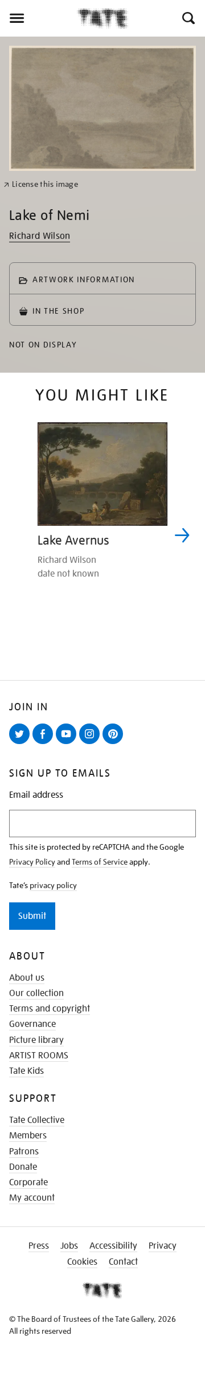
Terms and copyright (49, 1008)
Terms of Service (100, 862)
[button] (187, 18)
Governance (32, 1024)
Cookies (82, 1262)
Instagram (92, 743)
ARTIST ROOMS (38, 1055)
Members (28, 1135)
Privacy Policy (32, 862)
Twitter (22, 743)
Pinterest (115, 743)
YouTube (68, 743)
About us (26, 978)
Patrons (24, 1151)
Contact (123, 1262)
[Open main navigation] (38, 18)
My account (32, 1198)
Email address (36, 795)
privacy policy (53, 885)
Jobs (69, 1246)
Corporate (28, 1182)
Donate (23, 1167)
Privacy (163, 1246)
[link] (41, 184)
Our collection (36, 993)
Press (38, 1246)
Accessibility (113, 1246)
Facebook (45, 743)
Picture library (36, 1040)
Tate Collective (36, 1120)
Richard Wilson (39, 236)
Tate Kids (26, 1071)
